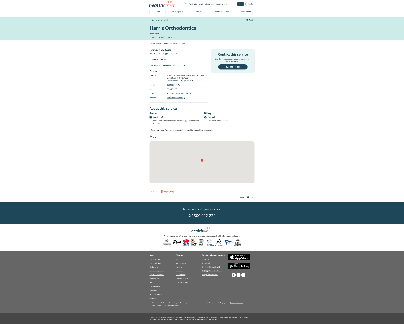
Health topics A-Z (177, 12)
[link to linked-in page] (243, 275)
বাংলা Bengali (206, 263)
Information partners (157, 271)
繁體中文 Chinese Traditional (212, 271)
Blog (177, 259)
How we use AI (155, 286)
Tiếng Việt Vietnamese (210, 275)
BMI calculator (181, 263)
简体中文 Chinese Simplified (211, 267)
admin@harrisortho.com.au (178, 93)
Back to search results (160, 20)
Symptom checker (222, 12)
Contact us (153, 290)
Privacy (152, 283)
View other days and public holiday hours (166, 65)
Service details (155, 43)
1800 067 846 (172, 85)
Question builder (182, 283)
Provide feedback (156, 294)
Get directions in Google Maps (179, 80)
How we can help (155, 259)
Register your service (157, 275)
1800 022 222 (203, 215)
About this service (171, 43)
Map (183, 43)
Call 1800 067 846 (233, 67)
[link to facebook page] (234, 275)
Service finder (245, 12)
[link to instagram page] (239, 275)
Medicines (199, 12)
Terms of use (154, 279)
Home (157, 12)
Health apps (180, 267)
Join (240, 4)
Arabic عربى (206, 259)
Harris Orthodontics (175, 98)
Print (252, 197)
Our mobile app (155, 263)
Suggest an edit (169, 53)
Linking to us (154, 267)
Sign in (250, 4)
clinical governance (236, 303)
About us (153, 298)
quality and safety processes (168, 305)
